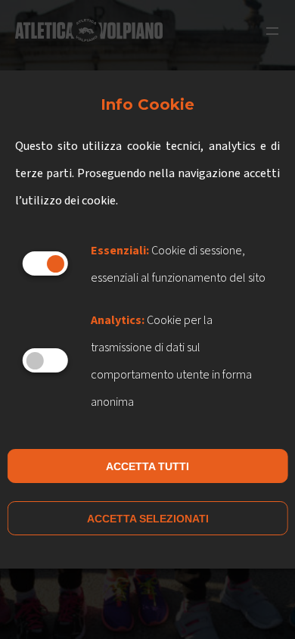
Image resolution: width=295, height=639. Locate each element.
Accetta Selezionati (148, 519)
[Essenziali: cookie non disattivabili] (45, 263)
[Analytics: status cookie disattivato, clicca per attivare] (45, 360)
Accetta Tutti (147, 466)
